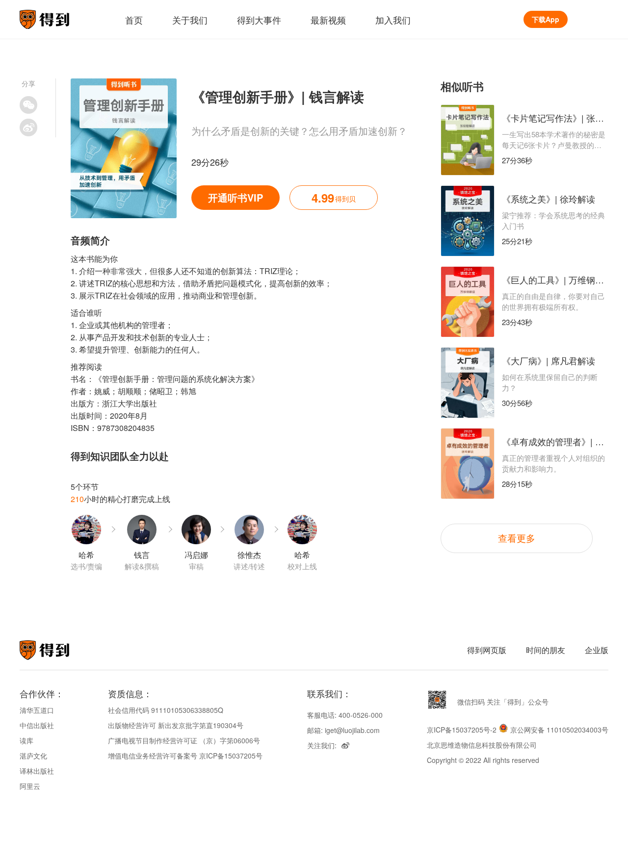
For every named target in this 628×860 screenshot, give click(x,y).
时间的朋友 (545, 650)
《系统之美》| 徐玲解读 (548, 198)
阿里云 (30, 786)
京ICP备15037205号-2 (462, 729)
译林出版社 (37, 771)
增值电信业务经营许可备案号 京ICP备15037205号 (185, 755)
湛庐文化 (33, 755)
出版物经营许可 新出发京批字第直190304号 (175, 725)
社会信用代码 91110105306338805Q (165, 710)
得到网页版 (486, 650)
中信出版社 (37, 725)
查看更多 (516, 537)
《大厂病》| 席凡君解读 (548, 360)
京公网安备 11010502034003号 (559, 729)
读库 (26, 740)
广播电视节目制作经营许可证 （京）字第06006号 (184, 740)
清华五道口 (37, 710)
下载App (545, 19)
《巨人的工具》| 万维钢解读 (557, 279)
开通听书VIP (235, 197)
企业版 (596, 650)
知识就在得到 (58, 650)
